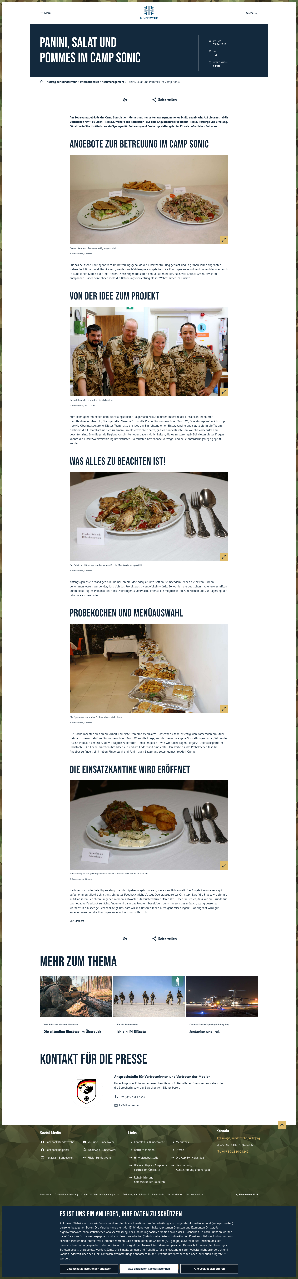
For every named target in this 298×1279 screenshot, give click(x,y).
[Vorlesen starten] (125, 100)
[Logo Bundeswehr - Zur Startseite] (149, 13)
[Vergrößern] (224, 240)
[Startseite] (41, 82)
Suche (250, 13)
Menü (47, 13)
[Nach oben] (282, 1125)
